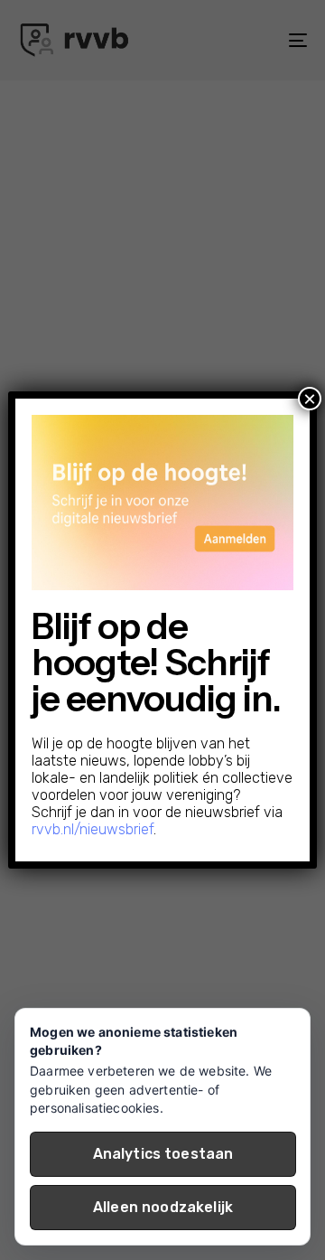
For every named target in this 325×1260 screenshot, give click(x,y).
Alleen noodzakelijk (163, 1207)
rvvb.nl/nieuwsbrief (92, 829)
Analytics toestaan (163, 1153)
